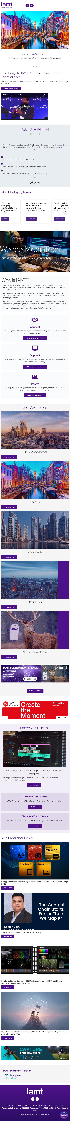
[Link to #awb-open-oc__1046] (27, 5)
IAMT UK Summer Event (35, 451)
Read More (27, 219)
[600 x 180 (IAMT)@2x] (35, 701)
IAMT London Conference (35, 651)
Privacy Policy (26, 1114)
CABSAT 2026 (35, 551)
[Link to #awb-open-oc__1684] (32, 5)
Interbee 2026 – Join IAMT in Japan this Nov (39, 54)
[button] (34, 66)
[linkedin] (37, 1099)
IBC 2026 (35, 501)
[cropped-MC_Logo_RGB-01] (12, 1074)
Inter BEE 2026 (35, 601)
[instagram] (33, 1099)
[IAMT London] (35, 665)
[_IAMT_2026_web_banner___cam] (35, 1047)
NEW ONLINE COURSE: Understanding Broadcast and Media (35, 820)
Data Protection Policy (40, 1114)
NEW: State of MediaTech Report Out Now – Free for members (34, 772)
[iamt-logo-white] (35, 1089)
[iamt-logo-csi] (6, 3)
